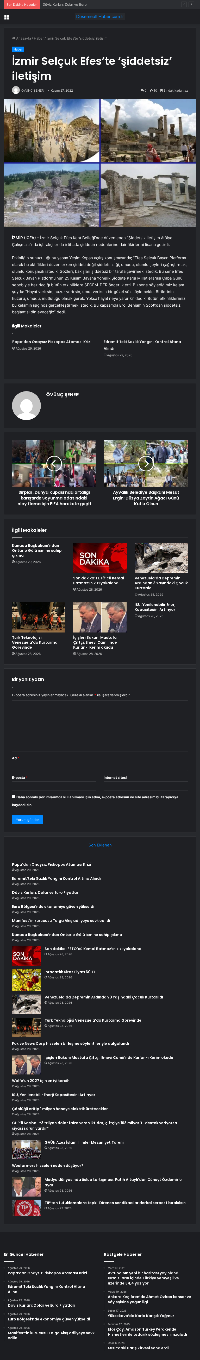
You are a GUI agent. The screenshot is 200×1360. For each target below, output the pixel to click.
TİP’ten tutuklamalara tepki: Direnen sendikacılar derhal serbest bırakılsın (115, 1202)
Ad (15, 758)
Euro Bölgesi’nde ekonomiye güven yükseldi (53, 906)
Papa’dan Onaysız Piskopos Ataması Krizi (51, 341)
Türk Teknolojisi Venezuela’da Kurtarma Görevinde (35, 642)
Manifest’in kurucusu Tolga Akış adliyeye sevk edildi (61, 920)
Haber (39, 38)
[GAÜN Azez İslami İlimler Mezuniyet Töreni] (26, 1149)
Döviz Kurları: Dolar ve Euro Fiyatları (71, 4)
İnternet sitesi (115, 777)
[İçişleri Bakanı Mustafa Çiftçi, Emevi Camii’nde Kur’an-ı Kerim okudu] (100, 617)
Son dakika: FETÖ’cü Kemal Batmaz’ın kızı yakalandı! (98, 580)
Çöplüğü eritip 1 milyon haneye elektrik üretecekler (60, 1108)
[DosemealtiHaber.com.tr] (100, 16)
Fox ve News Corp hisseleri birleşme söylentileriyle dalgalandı (70, 1043)
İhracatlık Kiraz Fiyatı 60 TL (70, 972)
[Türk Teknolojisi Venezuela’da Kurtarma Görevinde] (38, 617)
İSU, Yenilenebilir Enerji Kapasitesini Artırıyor (156, 607)
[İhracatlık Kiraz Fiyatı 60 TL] (26, 980)
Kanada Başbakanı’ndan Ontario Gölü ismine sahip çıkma (37, 550)
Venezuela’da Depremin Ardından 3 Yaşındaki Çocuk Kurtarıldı (161, 583)
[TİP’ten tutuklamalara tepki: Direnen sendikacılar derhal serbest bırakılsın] (26, 1208)
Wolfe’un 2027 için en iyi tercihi (41, 1080)
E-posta (20, 777)
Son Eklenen (100, 845)
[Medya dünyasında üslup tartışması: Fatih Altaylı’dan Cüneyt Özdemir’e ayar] (26, 1187)
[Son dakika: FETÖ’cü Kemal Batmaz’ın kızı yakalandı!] (100, 558)
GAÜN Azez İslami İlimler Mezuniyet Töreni (84, 1142)
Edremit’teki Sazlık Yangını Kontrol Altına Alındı (56, 878)
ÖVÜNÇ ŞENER (62, 394)
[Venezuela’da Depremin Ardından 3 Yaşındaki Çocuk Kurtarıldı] (161, 558)
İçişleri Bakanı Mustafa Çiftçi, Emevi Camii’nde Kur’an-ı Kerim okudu (95, 642)
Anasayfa (23, 38)
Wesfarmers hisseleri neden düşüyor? (47, 1165)
